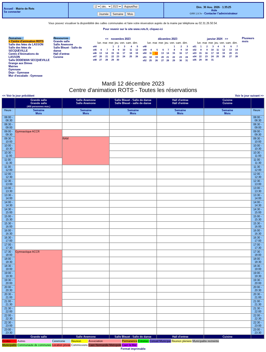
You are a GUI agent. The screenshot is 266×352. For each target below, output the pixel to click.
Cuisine (58, 56)
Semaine (38, 110)
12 (136, 50)
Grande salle (61, 41)
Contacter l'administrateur (221, 13)
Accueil (8, 8)
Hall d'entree (61, 53)
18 (130, 53)
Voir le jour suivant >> (249, 95)
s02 (194, 50)
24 (124, 56)
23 (118, 56)
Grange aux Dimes (20, 63)
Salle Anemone (63, 44)
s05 (194, 59)
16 (118, 53)
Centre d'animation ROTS (27, 41)
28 (106, 59)
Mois (39, 113)
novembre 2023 (121, 38)
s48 (95, 59)
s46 (95, 53)
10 (124, 50)
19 (136, 53)
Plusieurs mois (248, 40)
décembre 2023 (167, 38)
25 (130, 56)
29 (112, 59)
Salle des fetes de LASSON (26, 44)
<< (106, 38)
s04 (194, 56)
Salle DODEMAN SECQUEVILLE (29, 60)
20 (100, 56)
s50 (145, 53)
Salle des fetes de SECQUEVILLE (20, 49)
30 (118, 59)
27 (100, 59)
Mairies (13, 66)
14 (106, 53)
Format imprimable (133, 348)
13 (100, 53)
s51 (145, 57)
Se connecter (12, 11)
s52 (145, 60)
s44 (95, 46)
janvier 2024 (214, 38)
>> (226, 38)
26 (136, 56)
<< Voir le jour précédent (18, 95)
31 (186, 60)
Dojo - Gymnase (19, 72)
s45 (95, 50)
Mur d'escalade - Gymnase (25, 75)
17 (124, 53)
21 (106, 56)
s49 (145, 50)
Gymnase (15, 69)
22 (112, 56)
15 (112, 53)
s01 (194, 46)
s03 (194, 53)
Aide (214, 10)
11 (131, 50)
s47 (95, 56)
